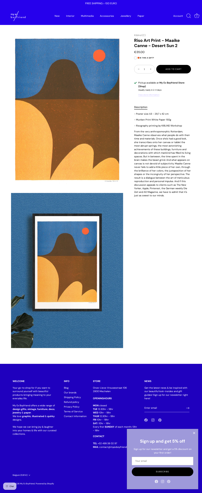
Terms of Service (73, 411)
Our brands (70, 392)
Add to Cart (174, 69)
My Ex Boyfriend (27, 483)
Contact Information (75, 416)
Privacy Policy (71, 406)
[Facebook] (156, 481)
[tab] (142, 107)
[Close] (194, 433)
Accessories (107, 16)
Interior (70, 16)
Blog (66, 387)
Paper (141, 16)
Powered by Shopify (45, 483)
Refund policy (71, 402)
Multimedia (87, 16)
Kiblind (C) (140, 35)
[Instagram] (162, 481)
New (57, 16)
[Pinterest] (168, 481)
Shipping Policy (72, 397)
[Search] (188, 15)
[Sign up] (187, 408)
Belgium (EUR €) (20, 475)
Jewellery (125, 16)
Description (140, 107)
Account (178, 16)
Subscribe (162, 471)
